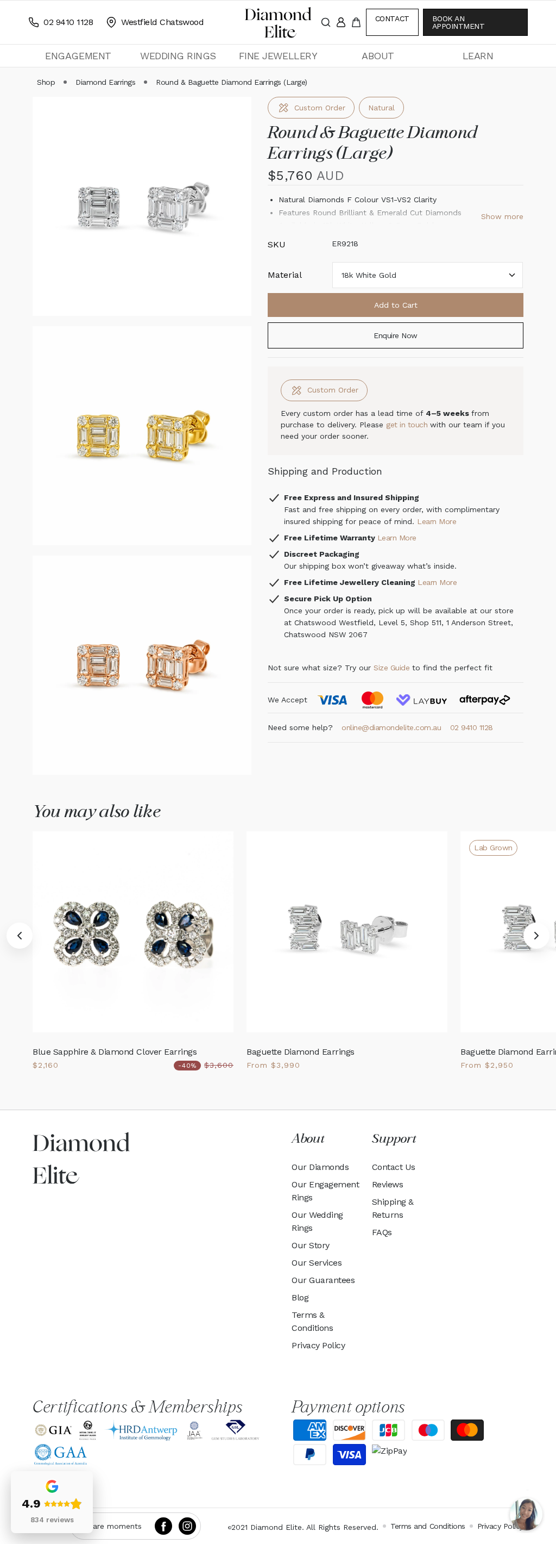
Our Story (311, 1245)
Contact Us (393, 1167)
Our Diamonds (320, 1167)
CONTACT (392, 18)
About (378, 55)
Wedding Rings (178, 55)
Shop (46, 82)
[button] (78, 56)
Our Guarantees (323, 1280)
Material (285, 275)
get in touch (408, 424)
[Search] (325, 22)
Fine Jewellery (278, 55)
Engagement (78, 55)
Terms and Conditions (427, 1526)
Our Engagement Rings (325, 1191)
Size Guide (391, 667)
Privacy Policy (318, 1345)
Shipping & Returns (393, 1208)
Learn (478, 55)
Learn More (436, 521)
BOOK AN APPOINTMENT (458, 22)
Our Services (317, 1262)
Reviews (387, 1184)
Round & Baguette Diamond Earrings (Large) (231, 82)
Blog (300, 1297)
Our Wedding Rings (317, 1221)
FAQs (382, 1232)
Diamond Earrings (105, 82)
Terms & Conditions (312, 1321)
